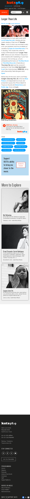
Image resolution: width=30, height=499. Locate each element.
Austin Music (21, 139)
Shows (3, 468)
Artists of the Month (6, 474)
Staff (2, 478)
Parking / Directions (7, 441)
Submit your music (6, 431)
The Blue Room (23, 61)
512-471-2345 (5, 437)
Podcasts (3, 472)
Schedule (4, 476)
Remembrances (5, 491)
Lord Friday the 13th (8, 40)
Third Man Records (9, 63)
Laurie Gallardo (15, 23)
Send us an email (6, 428)
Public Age (4, 87)
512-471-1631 (5, 435)
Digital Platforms (5, 480)
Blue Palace (21, 143)
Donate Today (21, 165)
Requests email (5, 430)
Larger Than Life (7, 146)
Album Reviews (5, 487)
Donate (4, 12)
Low (3, 69)
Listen (16, 6)
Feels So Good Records (17, 48)
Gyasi (3, 73)
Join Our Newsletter (8, 459)
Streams (3, 470)
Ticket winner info (6, 443)
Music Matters (5, 489)
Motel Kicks (19, 85)
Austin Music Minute (8, 139)
